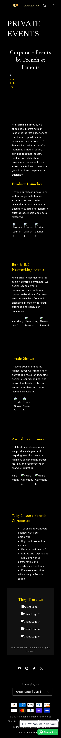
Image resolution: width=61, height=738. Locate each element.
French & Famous (28, 717)
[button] (7, 6)
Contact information (32, 732)
